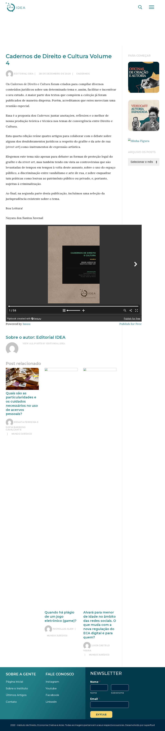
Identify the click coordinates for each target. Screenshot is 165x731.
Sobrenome (117, 692)
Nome (95, 681)
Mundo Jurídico (21, 433)
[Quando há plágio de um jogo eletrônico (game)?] (61, 488)
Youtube (51, 688)
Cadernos (83, 73)
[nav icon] (151, 7)
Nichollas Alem (63, 628)
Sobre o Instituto (17, 688)
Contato (11, 701)
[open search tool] (140, 7)
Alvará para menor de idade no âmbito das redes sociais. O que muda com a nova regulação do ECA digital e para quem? (99, 624)
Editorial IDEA (23, 73)
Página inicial (14, 681)
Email (95, 698)
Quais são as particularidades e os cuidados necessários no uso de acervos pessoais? (22, 403)
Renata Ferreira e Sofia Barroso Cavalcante (22, 426)
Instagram (52, 681)
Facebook (52, 695)
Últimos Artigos (16, 695)
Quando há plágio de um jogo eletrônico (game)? (60, 616)
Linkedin (51, 701)
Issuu (26, 324)
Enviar (101, 714)
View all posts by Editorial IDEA (44, 343)
